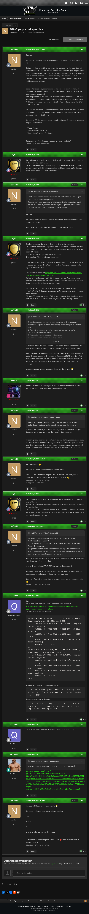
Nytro (14, 155)
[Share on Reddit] (14, 892)
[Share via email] (18, 892)
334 (15, 620)
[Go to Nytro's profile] (14, 165)
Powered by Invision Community (44, 910)
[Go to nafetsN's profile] (5, 31)
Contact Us (59, 906)
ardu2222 (14, 754)
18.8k (15, 179)
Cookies (68, 906)
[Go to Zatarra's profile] (14, 391)
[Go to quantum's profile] (14, 606)
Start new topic (53, 40)
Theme (39, 906)
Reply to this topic (75, 40)
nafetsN (15, 32)
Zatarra (14, 380)
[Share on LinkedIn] (3, 892)
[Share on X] (7, 892)
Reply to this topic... (24, 873)
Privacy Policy (49, 906)
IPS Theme (22, 906)
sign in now (54, 864)
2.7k (15, 404)
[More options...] (82, 49)
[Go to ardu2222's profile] (14, 765)
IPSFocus (31, 906)
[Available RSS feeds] (85, 901)
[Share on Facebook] (10, 892)
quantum (14, 596)
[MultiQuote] (27, 149)
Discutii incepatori (37, 32)
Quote (33, 150)
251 (14, 778)
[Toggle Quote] (29, 192)
